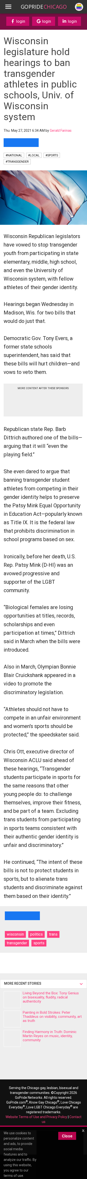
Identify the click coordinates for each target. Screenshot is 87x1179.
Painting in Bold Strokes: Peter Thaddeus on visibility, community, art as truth (52, 1016)
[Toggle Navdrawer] (8, 6)
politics (36, 934)
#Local (34, 155)
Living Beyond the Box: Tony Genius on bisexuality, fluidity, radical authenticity (51, 997)
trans (53, 934)
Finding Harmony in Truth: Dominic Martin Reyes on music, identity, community (50, 1036)
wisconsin (15, 934)
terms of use (13, 1176)
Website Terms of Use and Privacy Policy (36, 1117)
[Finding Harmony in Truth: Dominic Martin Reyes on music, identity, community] (12, 1038)
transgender (17, 943)
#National (14, 155)
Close (67, 1136)
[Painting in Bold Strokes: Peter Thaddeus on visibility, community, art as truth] (12, 1019)
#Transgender (17, 161)
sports (38, 943)
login (20, 21)
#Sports (51, 155)
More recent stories (23, 983)
